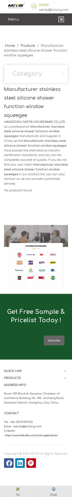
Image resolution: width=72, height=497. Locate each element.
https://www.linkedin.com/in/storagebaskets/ (31, 435)
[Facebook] (9, 463)
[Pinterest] (31, 463)
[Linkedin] (20, 463)
